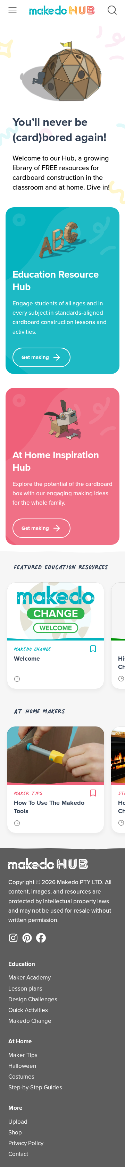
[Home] (62, 10)
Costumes (21, 1076)
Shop (15, 1132)
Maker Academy (29, 977)
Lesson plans (25, 988)
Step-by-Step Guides (35, 1087)
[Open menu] (12, 10)
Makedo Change (29, 1021)
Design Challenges (32, 999)
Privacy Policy (25, 1143)
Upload (17, 1121)
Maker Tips (23, 1055)
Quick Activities (28, 1010)
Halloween (22, 1066)
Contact (18, 1154)
